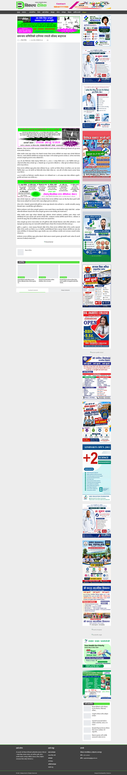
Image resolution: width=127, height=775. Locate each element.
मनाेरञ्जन (64, 12)
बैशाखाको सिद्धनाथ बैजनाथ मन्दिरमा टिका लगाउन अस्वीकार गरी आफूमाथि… (101, 730)
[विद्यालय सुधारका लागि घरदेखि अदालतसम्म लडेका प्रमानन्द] (87, 737)
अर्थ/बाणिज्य (32, 12)
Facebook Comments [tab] (33, 290)
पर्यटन (58, 12)
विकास (69, 12)
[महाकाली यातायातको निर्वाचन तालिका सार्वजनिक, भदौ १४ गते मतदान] (49, 271)
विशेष (38, 12)
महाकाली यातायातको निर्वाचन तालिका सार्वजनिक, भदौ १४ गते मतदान (100, 723)
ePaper (84, 12)
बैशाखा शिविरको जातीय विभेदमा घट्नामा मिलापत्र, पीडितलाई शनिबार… (100, 709)
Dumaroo (108, 773)
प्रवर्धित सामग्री (76, 12)
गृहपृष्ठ (18, 12)
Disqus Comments (65, 290)
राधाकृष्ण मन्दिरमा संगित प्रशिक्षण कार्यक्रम (100, 715)
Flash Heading (21, 277)
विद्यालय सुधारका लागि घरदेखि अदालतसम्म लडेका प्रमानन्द (99, 736)
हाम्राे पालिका (45, 12)
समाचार (24, 12)
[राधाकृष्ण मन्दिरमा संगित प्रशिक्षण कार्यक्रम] (87, 716)
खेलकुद (52, 12)
